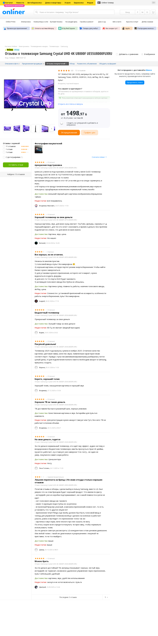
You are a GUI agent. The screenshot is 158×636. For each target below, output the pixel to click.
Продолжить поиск (135, 82)
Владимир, (43, 391)
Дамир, (42, 550)
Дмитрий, (42, 587)
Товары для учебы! (90, 28)
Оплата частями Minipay (44, 28)
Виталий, (42, 243)
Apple (127, 28)
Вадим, (41, 333)
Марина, (42, 367)
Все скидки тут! (112, 28)
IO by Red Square (68, 28)
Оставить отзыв (16, 165)
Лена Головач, (44, 468)
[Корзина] (153, 12)
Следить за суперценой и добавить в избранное (82, 124)
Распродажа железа (146, 28)
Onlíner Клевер (107, 2)
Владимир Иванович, (47, 206)
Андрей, (42, 301)
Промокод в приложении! (17, 28)
